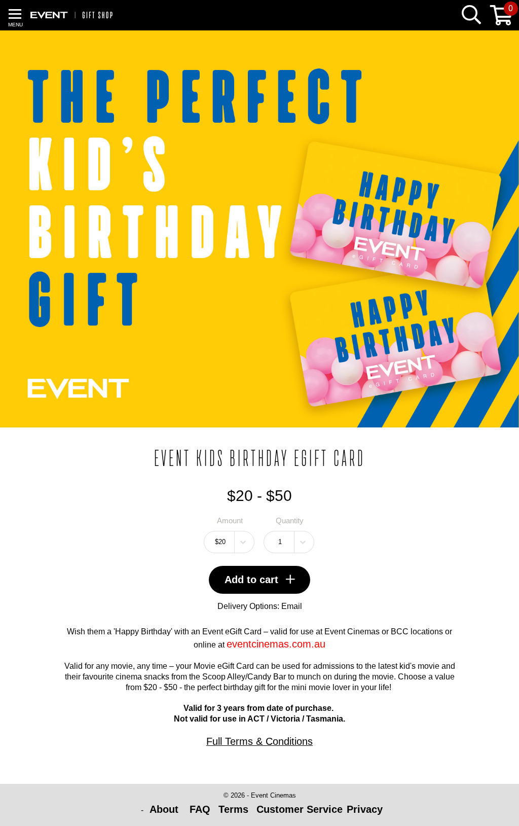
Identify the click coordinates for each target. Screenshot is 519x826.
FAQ (200, 809)
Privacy (365, 809)
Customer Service (299, 809)
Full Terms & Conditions (259, 741)
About (165, 809)
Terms (233, 809)
